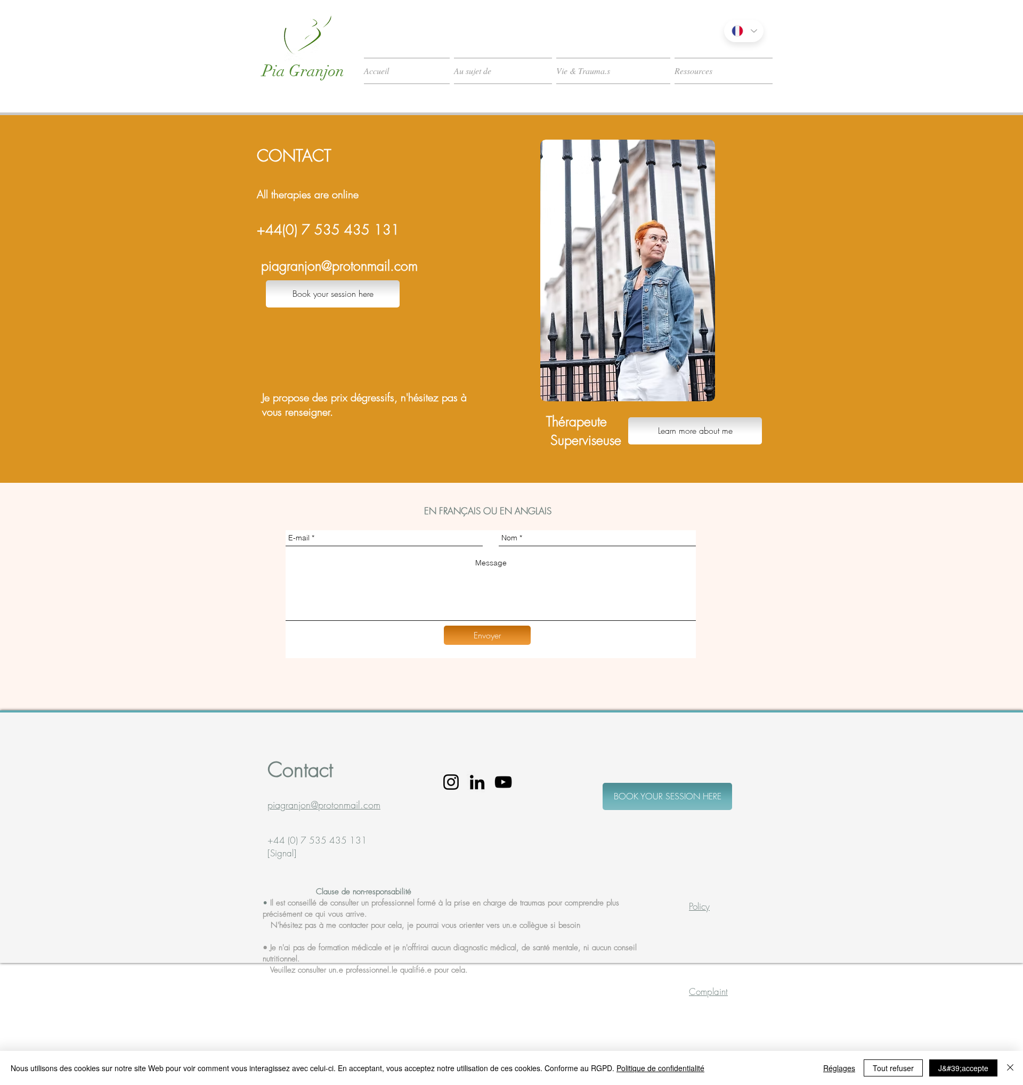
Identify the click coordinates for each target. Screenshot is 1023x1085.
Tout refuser (893, 1068)
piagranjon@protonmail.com (339, 266)
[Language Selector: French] (744, 31)
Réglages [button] (839, 1068)
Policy (699, 906)
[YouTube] (503, 782)
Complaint (708, 991)
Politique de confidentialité (660, 1068)
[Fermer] (1010, 1067)
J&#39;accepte (963, 1068)
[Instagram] (451, 782)
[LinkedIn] (477, 782)
